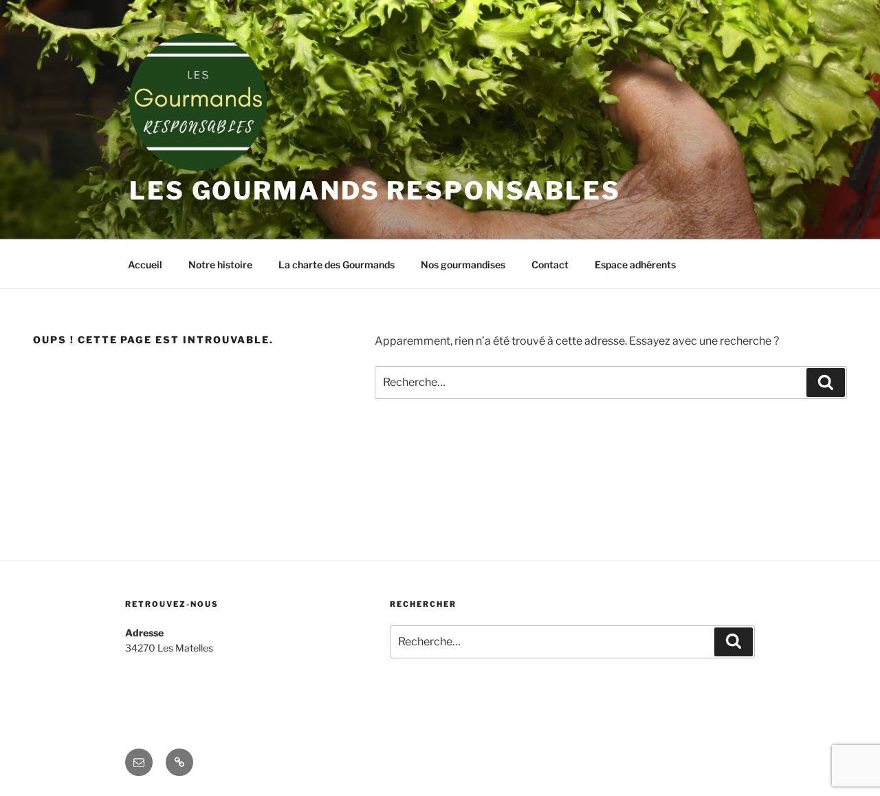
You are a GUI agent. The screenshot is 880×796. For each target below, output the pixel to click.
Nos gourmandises (463, 264)
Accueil (145, 264)
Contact (550, 264)
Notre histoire (220, 264)
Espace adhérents (635, 264)
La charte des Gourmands (336, 264)
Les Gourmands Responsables (375, 190)
